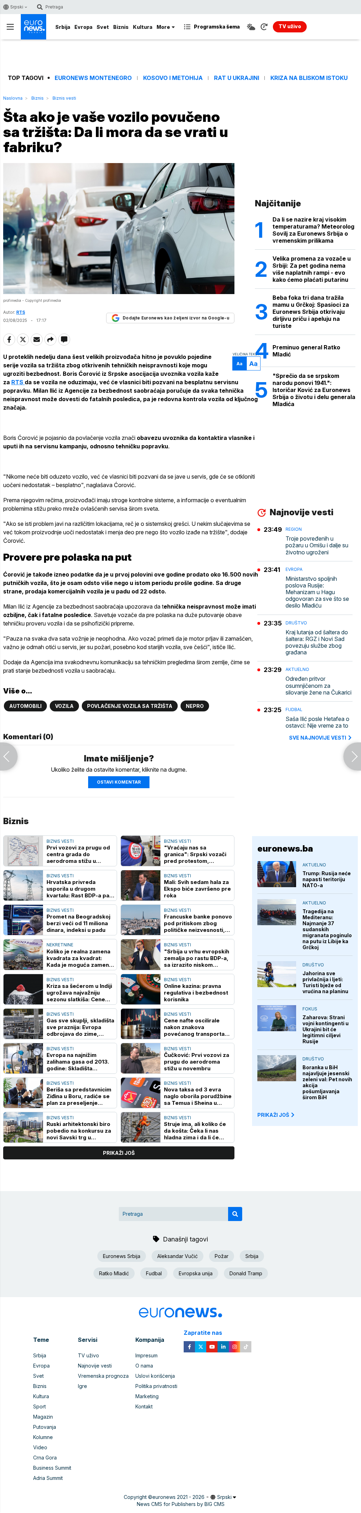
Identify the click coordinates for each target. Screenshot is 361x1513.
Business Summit (52, 1468)
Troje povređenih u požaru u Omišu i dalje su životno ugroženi (317, 545)
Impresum (146, 1355)
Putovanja (44, 1427)
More (163, 27)
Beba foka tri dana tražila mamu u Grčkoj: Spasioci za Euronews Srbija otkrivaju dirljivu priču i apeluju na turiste (311, 311)
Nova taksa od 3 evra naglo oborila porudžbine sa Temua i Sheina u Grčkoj (198, 1096)
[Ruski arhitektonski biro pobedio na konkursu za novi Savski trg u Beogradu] (23, 1127)
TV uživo (88, 1355)
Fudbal (294, 709)
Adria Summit (48, 1478)
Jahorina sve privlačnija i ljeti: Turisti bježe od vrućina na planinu (325, 982)
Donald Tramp (246, 1273)
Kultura (142, 27)
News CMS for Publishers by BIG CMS (181, 1504)
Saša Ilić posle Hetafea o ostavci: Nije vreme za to (317, 722)
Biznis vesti (64, 98)
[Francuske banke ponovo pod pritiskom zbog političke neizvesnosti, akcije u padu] (140, 920)
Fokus (309, 1008)
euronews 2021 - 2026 (178, 1497)
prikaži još (119, 1153)
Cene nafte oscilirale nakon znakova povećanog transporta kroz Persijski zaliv (194, 1027)
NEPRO (195, 706)
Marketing (147, 1396)
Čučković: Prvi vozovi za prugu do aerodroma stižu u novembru (196, 1062)
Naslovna (13, 98)
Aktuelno (297, 669)
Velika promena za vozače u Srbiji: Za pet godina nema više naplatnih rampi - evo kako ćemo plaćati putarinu (312, 269)
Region (294, 529)
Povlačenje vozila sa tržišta (129, 706)
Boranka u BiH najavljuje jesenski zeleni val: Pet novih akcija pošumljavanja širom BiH (327, 1082)
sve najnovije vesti (317, 738)
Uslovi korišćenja (155, 1376)
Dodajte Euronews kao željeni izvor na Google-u (176, 317)
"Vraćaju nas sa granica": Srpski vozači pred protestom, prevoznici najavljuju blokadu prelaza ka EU (195, 854)
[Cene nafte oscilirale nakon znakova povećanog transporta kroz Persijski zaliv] (140, 1024)
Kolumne (43, 1437)
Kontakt (144, 1406)
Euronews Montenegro (93, 78)
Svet (103, 27)
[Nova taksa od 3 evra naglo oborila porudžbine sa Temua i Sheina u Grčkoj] (140, 1093)
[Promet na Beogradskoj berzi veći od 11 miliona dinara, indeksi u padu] (23, 920)
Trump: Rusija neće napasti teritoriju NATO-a (326, 879)
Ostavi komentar (119, 782)
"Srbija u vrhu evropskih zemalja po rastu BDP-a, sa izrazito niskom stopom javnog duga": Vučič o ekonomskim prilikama (196, 958)
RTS (18, 382)
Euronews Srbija (121, 1256)
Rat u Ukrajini (236, 78)
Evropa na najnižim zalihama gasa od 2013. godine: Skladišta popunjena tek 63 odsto (79, 1062)
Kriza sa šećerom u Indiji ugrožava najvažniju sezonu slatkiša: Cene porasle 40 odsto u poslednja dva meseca (79, 993)
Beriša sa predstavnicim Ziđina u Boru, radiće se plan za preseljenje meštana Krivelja (79, 1096)
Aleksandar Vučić (177, 1256)
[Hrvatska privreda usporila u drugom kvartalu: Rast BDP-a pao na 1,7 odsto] (23, 885)
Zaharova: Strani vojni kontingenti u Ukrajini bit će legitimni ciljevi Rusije (325, 1029)
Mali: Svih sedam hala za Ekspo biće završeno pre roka (197, 889)
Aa (240, 363)
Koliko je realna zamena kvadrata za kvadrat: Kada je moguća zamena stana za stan (79, 958)
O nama (144, 1366)
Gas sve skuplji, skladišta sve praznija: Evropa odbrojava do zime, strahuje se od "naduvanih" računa (80, 1027)
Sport (39, 1406)
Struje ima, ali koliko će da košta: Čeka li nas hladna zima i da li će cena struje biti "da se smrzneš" (195, 1131)
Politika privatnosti (156, 1386)
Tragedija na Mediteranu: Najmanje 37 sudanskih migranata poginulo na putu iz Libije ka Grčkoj (327, 929)
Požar (221, 1256)
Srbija (62, 27)
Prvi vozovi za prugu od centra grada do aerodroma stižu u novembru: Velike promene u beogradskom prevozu (78, 854)
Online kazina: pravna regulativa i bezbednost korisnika (196, 993)
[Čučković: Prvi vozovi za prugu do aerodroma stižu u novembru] (140, 1058)
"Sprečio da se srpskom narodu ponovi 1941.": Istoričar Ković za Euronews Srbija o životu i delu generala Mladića (314, 389)
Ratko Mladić (114, 1273)
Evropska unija (196, 1273)
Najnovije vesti (95, 1366)
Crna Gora (45, 1458)
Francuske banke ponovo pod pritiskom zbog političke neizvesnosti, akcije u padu (198, 923)
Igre (82, 1386)
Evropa (83, 27)
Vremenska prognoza (103, 1376)
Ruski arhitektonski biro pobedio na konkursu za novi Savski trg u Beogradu (79, 1131)
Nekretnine (60, 944)
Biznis (121, 27)
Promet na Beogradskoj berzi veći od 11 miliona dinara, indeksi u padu (78, 923)
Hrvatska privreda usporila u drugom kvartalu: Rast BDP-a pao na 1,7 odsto (80, 889)
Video (40, 1447)
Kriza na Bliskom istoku (309, 78)
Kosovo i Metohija (173, 78)
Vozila (64, 706)
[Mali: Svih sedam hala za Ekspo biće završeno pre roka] (140, 885)
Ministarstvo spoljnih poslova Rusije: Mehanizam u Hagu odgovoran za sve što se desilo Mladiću (317, 592)
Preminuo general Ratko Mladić (306, 351)
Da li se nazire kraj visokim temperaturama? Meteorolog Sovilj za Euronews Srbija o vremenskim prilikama (313, 230)
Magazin (43, 1417)
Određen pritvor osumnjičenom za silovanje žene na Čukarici (318, 685)
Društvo (296, 622)
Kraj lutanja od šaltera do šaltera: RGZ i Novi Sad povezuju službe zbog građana (317, 642)
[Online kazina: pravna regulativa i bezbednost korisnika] (140, 989)
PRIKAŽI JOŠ (273, 1115)
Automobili (25, 706)
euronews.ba (285, 848)
